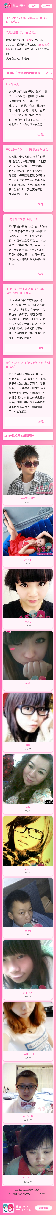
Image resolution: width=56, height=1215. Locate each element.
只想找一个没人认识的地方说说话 (26, 149)
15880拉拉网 (24, 18)
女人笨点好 (12, 84)
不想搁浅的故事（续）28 (21, 219)
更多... (49, 73)
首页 (34, 6)
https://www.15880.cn (39, 1194)
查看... (41, 134)
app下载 (46, 6)
